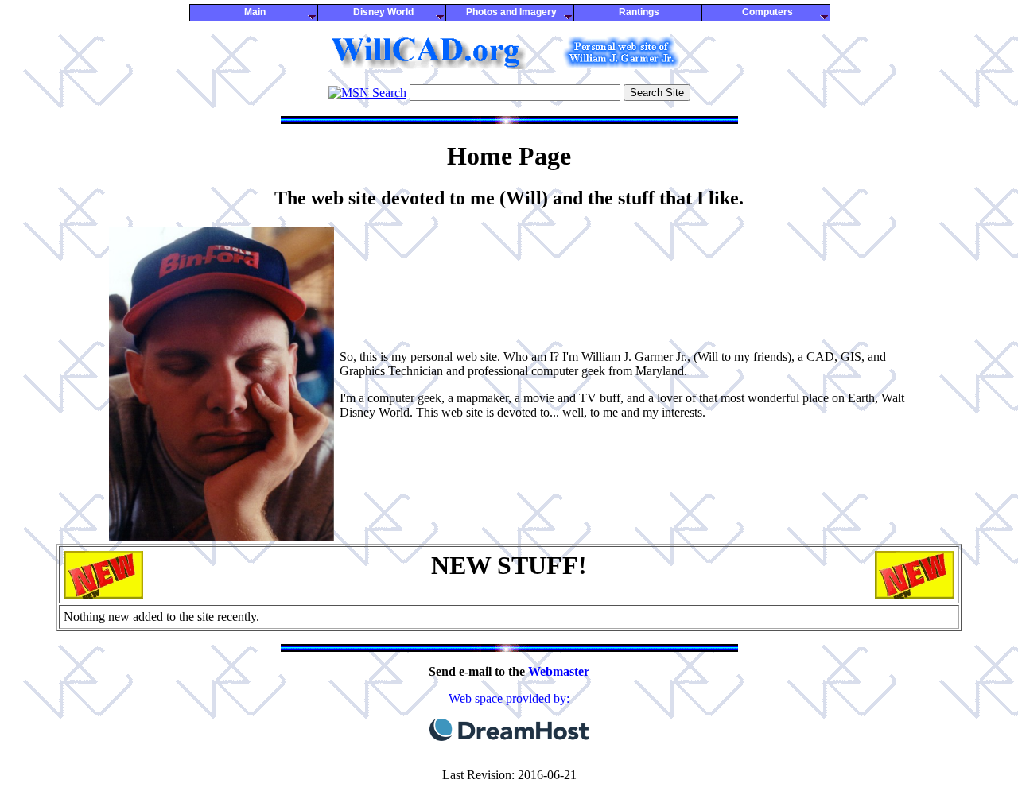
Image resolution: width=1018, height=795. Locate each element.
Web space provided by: (509, 698)
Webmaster (558, 671)
